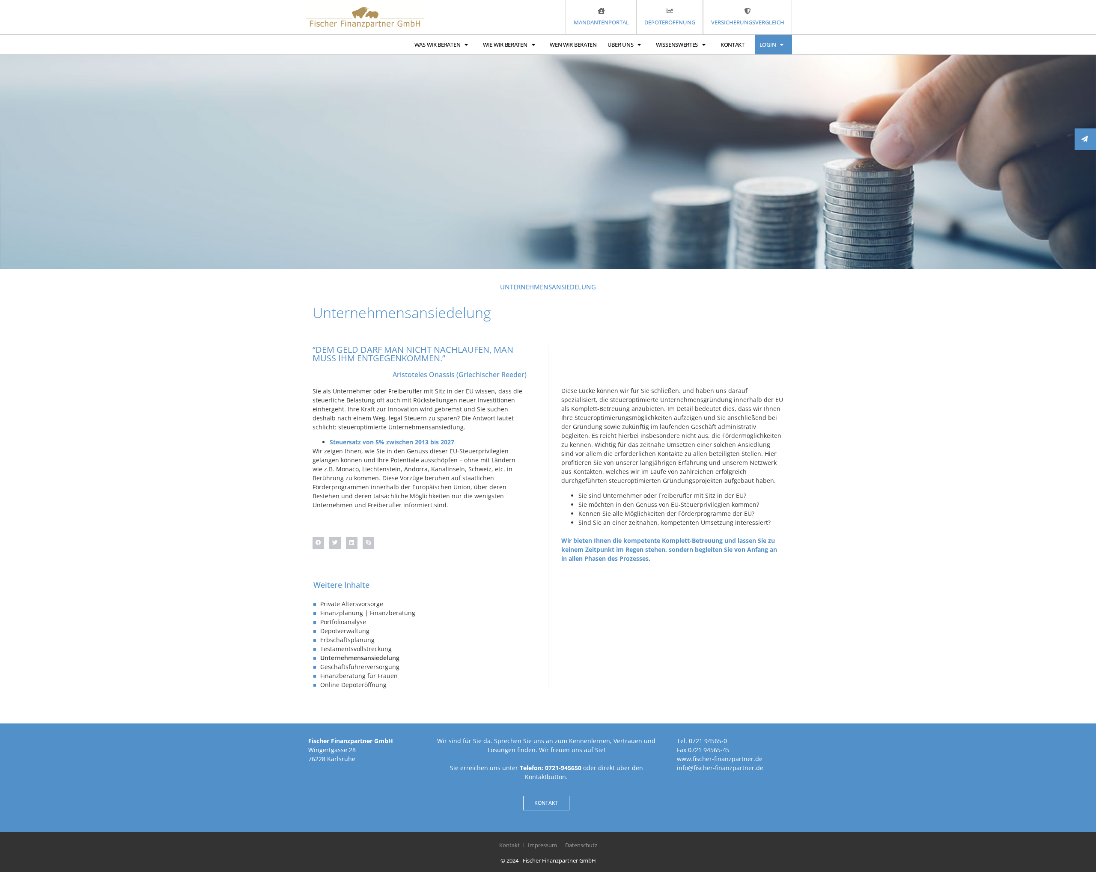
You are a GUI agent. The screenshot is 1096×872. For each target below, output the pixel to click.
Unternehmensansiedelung (359, 658)
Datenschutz (581, 845)
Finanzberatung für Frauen (359, 676)
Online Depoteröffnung (353, 685)
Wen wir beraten (573, 44)
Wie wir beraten (505, 44)
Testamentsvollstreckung (356, 649)
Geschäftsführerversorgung (359, 667)
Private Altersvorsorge (351, 604)
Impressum (542, 845)
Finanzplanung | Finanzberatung (367, 613)
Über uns (621, 44)
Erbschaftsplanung (347, 640)
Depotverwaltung (344, 631)
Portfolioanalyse (343, 622)
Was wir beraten (437, 44)
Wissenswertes (677, 44)
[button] (318, 543)
